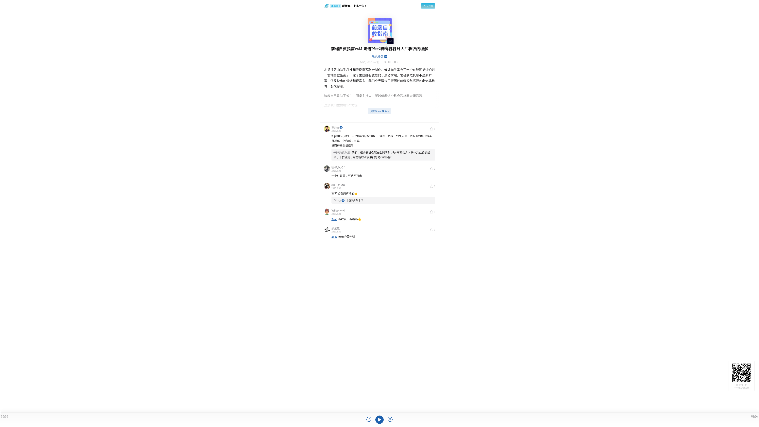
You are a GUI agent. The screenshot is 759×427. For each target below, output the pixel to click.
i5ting (335, 127)
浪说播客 (378, 56)
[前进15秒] (390, 419)
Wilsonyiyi (338, 210)
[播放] (379, 420)
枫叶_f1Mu (338, 185)
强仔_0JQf (338, 167)
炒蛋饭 (335, 228)
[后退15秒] (368, 419)
